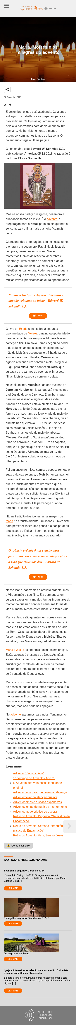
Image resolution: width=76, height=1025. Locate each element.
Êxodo (23, 328)
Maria (9, 521)
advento (52, 219)
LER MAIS (13, 888)
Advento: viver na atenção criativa (35, 797)
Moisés (32, 333)
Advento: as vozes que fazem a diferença (40, 792)
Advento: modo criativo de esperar (35, 811)
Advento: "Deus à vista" (28, 773)
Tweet (39, 315)
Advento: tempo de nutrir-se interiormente (40, 806)
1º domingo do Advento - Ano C (34, 778)
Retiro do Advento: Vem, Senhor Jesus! (38, 835)
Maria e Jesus (15, 649)
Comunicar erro (18, 845)
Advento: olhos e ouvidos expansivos (37, 802)
